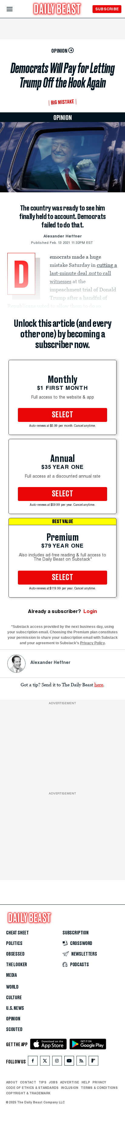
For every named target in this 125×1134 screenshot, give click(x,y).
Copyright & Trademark (28, 1093)
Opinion (13, 1018)
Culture (14, 997)
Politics (14, 943)
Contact (28, 1082)
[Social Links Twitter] (45, 1062)
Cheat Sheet (17, 932)
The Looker (16, 964)
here (98, 684)
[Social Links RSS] (81, 1062)
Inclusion (69, 1087)
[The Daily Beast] (57, 9)
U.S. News (15, 1008)
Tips (42, 1082)
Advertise (69, 1082)
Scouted (14, 1029)
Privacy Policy (92, 643)
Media (11, 975)
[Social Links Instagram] (57, 1062)
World (12, 987)
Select (62, 415)
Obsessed (15, 954)
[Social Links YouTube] (69, 1062)
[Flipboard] (93, 1062)
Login (90, 611)
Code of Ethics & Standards (32, 1087)
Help (86, 1082)
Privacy (99, 1082)
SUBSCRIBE (107, 9)
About (12, 1082)
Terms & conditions (99, 1087)
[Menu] (15, 9)
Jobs (53, 1082)
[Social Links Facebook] (33, 1062)
